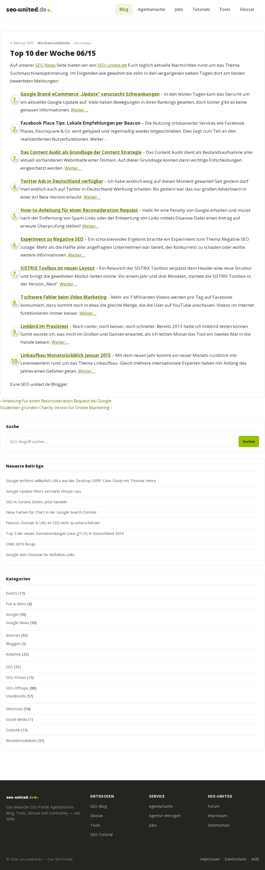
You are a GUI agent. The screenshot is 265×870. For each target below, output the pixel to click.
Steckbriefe (15, 696)
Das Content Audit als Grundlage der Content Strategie (81, 152)
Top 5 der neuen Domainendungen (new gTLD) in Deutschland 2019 (64, 533)
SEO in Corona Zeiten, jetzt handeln (36, 501)
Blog (124, 9)
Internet (13, 635)
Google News (17, 622)
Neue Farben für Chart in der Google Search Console (51, 512)
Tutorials (201, 9)
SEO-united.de (112, 65)
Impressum (217, 815)
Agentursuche (151, 9)
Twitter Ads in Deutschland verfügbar (61, 181)
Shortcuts (14, 708)
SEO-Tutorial (101, 834)
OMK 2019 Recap (20, 544)
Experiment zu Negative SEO (52, 239)
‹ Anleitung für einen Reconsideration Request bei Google (56, 401)
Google (12, 614)
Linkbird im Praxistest (44, 326)
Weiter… (79, 110)
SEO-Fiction (16, 677)
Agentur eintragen (165, 815)
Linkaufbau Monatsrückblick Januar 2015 (65, 355)
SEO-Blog (98, 806)
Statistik (13, 730)
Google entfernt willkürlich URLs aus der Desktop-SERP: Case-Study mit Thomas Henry (81, 480)
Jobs (179, 9)
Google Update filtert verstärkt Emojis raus (43, 491)
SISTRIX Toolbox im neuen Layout (57, 268)
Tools (224, 9)
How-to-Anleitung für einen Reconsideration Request (79, 210)
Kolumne (13, 654)
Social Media (16, 719)
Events (11, 593)
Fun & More (16, 603)
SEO (9, 666)
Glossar (247, 9)
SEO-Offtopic (17, 688)
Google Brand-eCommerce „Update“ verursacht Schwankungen (90, 94)
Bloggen (13, 643)
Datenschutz (219, 825)
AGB (255, 859)
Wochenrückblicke (54, 43)
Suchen (249, 442)
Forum (213, 806)
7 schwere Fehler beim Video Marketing (63, 297)
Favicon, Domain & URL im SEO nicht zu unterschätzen (53, 522)
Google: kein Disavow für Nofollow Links (40, 554)
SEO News (45, 65)
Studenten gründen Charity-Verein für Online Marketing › (56, 407)
